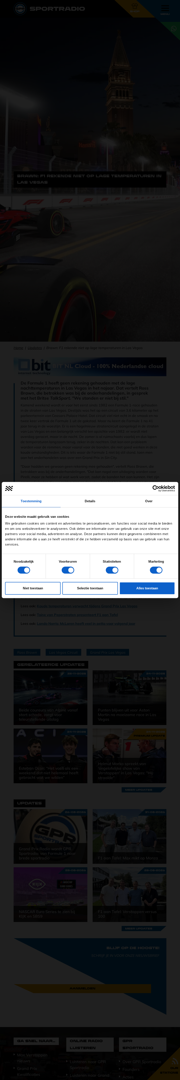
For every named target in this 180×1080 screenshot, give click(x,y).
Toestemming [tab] (31, 501)
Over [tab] (149, 501)
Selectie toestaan (90, 588)
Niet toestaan (33, 588)
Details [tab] (90, 501)
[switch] (68, 570)
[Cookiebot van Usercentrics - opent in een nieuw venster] (156, 488)
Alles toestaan (147, 588)
